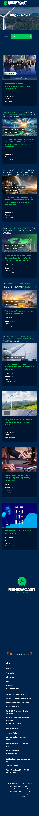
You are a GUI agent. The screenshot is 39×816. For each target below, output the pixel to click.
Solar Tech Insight (11, 132)
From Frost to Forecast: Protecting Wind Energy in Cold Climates (19, 366)
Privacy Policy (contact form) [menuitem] (16, 738)
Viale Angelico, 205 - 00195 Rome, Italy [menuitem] (17, 771)
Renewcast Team (9, 97)
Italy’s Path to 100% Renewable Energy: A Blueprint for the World (19, 422)
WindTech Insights (17, 129)
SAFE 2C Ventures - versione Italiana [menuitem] (18, 718)
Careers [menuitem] (9, 685)
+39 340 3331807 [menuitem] (13, 766)
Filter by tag (4, 36)
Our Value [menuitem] (10, 673)
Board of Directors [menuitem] (14, 707)
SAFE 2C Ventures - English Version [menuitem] (17, 712)
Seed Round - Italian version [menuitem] (18, 702)
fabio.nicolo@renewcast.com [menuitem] (18, 760)
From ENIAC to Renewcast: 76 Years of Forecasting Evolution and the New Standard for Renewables (19, 201)
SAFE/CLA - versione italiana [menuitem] (18, 698)
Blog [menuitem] (8, 681)
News (7, 77)
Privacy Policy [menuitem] (12, 729)
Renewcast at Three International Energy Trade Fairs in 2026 (17, 86)
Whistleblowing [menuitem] (12, 750)
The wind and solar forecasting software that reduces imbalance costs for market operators (19, 143)
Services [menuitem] (10, 669)
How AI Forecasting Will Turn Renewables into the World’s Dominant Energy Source (18, 258)
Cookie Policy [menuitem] (12, 733)
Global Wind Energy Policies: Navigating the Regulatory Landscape (18, 477)
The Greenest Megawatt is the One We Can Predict (19, 312)
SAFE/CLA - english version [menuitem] (17, 694)
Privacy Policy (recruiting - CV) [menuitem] (18, 745)
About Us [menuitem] (10, 677)
